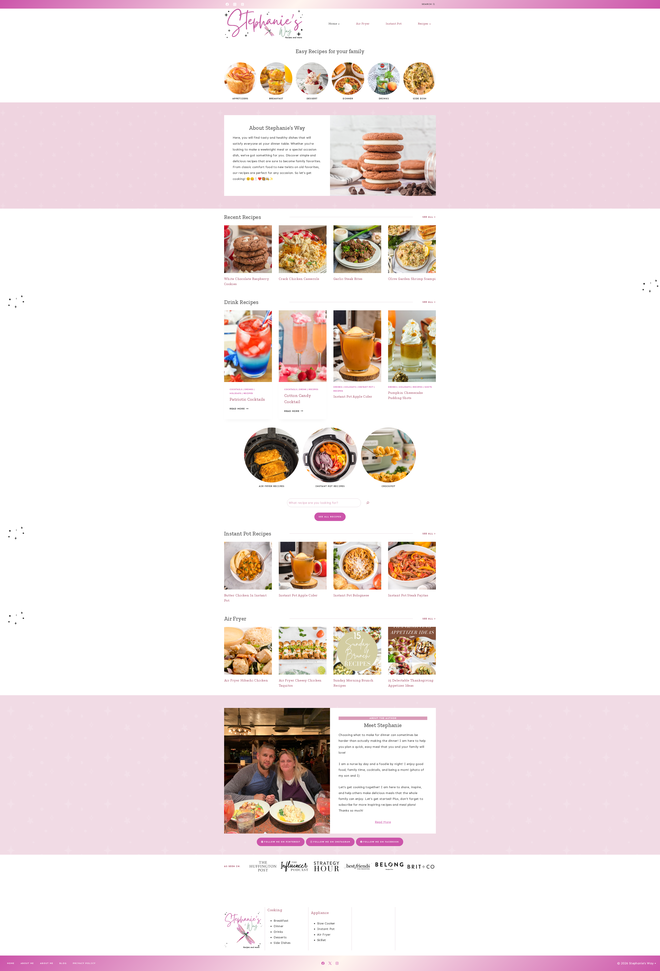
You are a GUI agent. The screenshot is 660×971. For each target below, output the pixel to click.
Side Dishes (282, 943)
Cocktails (236, 389)
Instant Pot (394, 23)
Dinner (278, 926)
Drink (302, 389)
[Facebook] (227, 4)
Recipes (248, 393)
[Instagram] (235, 4)
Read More (239, 408)
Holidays (235, 393)
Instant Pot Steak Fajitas (408, 595)
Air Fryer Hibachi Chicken (246, 680)
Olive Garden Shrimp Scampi (412, 279)
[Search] (368, 502)
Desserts (280, 937)
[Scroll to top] (652, 958)
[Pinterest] (242, 4)
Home (10, 963)
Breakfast (281, 921)
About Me (27, 963)
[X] (330, 963)
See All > (429, 217)
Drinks (248, 389)
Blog (63, 963)
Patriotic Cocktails (247, 399)
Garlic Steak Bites (347, 279)
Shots (428, 387)
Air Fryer (363, 23)
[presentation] (248, 249)
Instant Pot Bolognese (351, 595)
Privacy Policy (84, 963)
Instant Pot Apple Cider (352, 396)
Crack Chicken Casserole (299, 279)
